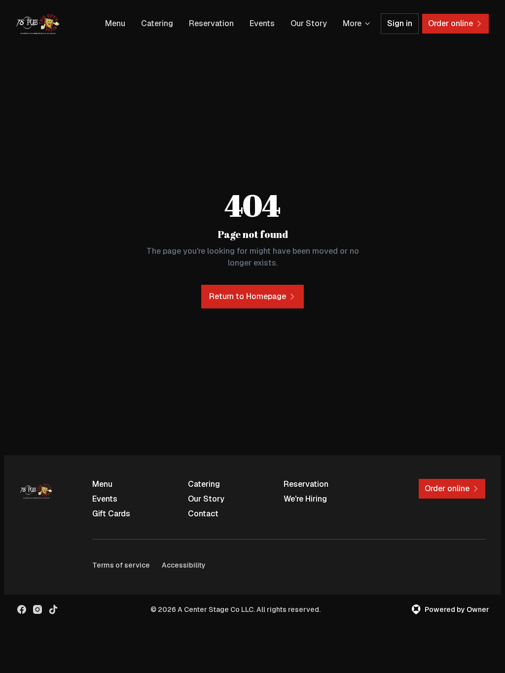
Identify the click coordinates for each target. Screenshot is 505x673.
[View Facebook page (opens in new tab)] (22, 609)
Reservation (211, 23)
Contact (203, 513)
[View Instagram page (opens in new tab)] (37, 609)
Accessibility (184, 565)
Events (262, 23)
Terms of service (121, 565)
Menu (115, 23)
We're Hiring (305, 499)
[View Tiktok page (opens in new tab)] (53, 609)
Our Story (308, 23)
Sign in (399, 23)
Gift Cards (111, 513)
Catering (157, 23)
